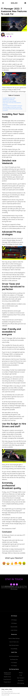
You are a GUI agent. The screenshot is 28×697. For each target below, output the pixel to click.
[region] (14, 692)
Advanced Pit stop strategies (9, 101)
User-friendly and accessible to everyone (12, 105)
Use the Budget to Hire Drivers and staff (12, 107)
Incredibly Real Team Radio (9, 98)
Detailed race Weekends (8, 99)
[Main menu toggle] (3, 3)
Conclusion (5, 110)
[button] (2, 36)
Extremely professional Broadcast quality (12, 108)
